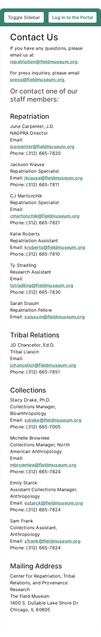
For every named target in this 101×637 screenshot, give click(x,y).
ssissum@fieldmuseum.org (54, 316)
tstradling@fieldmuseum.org (41, 285)
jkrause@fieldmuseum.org (53, 178)
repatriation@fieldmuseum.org (44, 61)
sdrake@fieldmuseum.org (52, 420)
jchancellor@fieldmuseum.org (43, 365)
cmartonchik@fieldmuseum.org (44, 216)
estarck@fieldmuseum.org (53, 503)
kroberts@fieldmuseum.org (54, 247)
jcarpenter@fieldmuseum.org (42, 146)
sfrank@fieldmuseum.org (52, 541)
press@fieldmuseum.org (37, 79)
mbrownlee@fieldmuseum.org (43, 465)
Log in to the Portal (72, 17)
